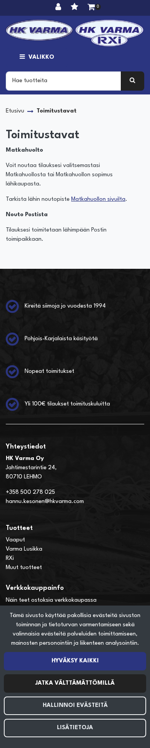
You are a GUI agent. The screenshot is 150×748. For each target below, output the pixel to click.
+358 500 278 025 (30, 492)
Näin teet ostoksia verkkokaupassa (51, 600)
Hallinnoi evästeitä (75, 705)
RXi (10, 558)
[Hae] (132, 81)
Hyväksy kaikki (75, 661)
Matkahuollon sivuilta (98, 199)
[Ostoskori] (91, 8)
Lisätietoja (75, 728)
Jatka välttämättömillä (75, 683)
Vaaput (15, 540)
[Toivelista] (75, 8)
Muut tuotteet (24, 568)
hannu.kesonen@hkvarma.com (45, 502)
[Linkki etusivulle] (75, 33)
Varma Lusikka (24, 549)
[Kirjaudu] (59, 8)
